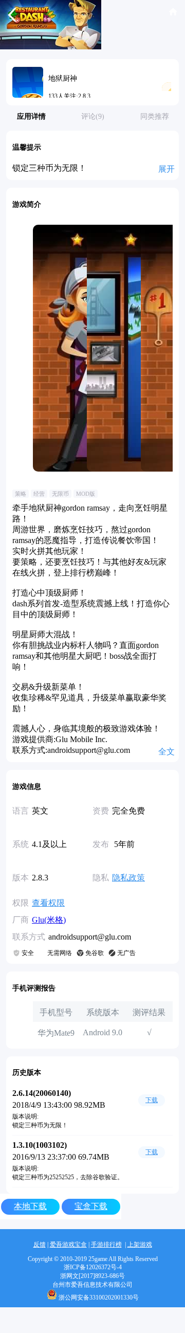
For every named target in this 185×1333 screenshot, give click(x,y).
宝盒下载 (91, 1206)
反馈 (39, 1244)
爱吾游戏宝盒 (68, 1244)
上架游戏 (139, 1244)
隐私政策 (128, 877)
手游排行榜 (106, 1244)
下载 (151, 1100)
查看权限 (48, 902)
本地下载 (30, 1206)
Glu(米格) (49, 919)
